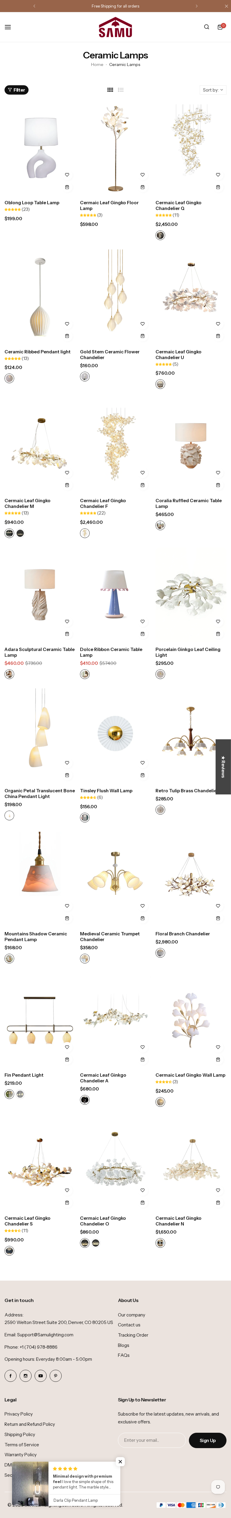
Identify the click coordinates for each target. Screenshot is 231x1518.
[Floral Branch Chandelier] (191, 879)
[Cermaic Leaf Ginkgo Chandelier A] (115, 1020)
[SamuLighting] (115, 27)
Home (97, 64)
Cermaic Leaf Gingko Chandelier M (28, 503)
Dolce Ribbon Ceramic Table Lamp (111, 652)
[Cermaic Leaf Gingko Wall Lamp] (191, 1020)
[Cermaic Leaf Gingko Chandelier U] (191, 296)
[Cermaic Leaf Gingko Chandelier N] (191, 1163)
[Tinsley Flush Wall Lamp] (115, 735)
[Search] (206, 27)
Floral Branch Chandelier (183, 934)
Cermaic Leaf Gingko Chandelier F (103, 503)
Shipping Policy (20, 1434)
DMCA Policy (18, 1465)
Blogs (123, 1345)
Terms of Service (22, 1445)
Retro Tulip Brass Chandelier (187, 790)
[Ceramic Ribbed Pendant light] (40, 296)
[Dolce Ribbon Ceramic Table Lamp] (115, 594)
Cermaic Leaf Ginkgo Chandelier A (103, 1078)
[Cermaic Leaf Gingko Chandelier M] (40, 445)
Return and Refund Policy (30, 1424)
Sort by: (211, 90)
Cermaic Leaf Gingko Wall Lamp (190, 1075)
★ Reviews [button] (223, 767)
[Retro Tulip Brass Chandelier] (191, 735)
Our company (131, 1315)
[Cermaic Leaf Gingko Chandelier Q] (191, 148)
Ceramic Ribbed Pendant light (38, 352)
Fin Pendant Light (24, 1075)
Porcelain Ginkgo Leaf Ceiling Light (188, 652)
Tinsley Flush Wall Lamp (106, 790)
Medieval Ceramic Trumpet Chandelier (110, 936)
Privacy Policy (19, 1414)
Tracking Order (133, 1335)
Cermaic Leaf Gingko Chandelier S (28, 1221)
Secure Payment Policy (28, 1475)
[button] (34, 6)
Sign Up (208, 1440)
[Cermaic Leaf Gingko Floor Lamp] (115, 148)
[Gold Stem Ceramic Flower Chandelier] (115, 296)
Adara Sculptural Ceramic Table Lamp (40, 652)
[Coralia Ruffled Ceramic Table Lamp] (191, 445)
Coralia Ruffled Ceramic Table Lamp (189, 503)
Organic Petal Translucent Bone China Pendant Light (40, 793)
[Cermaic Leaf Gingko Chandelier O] (115, 1163)
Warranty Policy (21, 1454)
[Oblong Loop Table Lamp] (40, 148)
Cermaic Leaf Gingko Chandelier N (179, 1221)
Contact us (129, 1325)
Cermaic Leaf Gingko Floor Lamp (109, 205)
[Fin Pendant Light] (40, 1020)
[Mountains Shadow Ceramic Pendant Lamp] (40, 879)
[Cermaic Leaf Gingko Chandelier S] (40, 1163)
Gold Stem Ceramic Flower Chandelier (110, 354)
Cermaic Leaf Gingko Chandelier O (103, 1221)
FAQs (124, 1355)
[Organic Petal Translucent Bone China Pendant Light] (40, 735)
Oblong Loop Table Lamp (32, 202)
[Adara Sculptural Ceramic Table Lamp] (40, 594)
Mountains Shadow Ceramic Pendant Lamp (36, 936)
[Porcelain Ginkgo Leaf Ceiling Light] (191, 594)
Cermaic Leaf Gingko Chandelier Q (179, 205)
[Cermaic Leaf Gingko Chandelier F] (115, 445)
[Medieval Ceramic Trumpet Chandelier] (115, 879)
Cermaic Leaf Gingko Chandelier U (179, 354)
